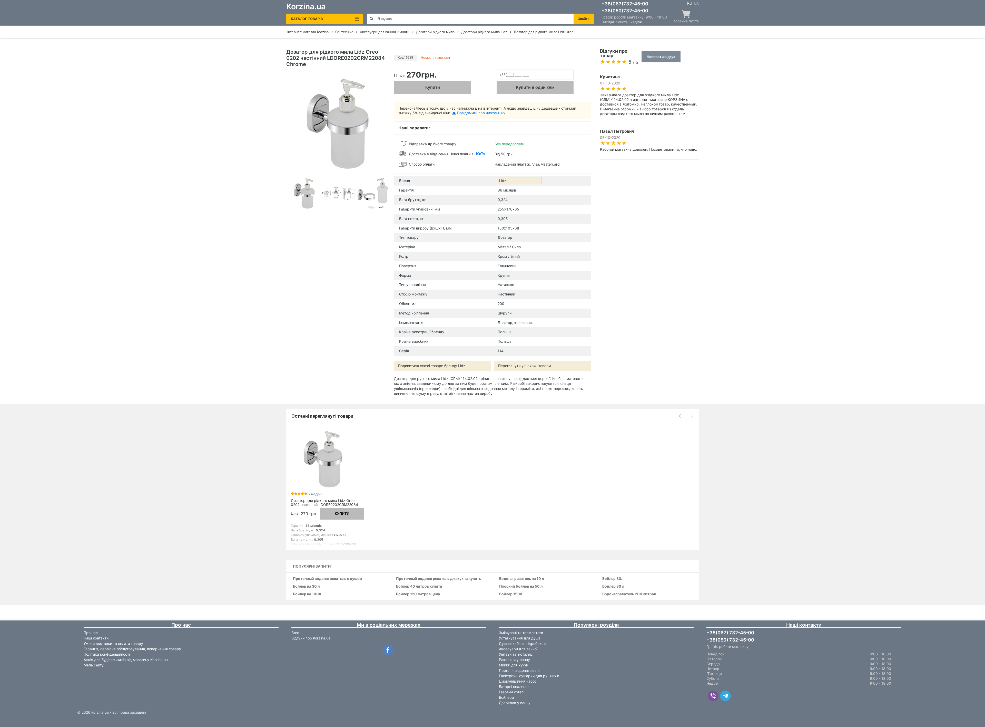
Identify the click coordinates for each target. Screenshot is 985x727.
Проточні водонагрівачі (519, 670)
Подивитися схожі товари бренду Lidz (431, 366)
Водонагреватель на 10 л (521, 579)
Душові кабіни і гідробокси (522, 643)
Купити (432, 87)
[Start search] (371, 19)
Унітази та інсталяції (516, 654)
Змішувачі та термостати (521, 632)
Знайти (583, 19)
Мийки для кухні (513, 665)
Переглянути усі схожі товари (524, 366)
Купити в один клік (535, 87)
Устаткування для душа (519, 638)
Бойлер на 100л (307, 594)
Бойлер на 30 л (306, 586)
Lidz (502, 180)
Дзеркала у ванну (514, 703)
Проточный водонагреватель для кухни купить (438, 579)
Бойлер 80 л (613, 586)
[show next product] (692, 416)
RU (689, 3)
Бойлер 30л (612, 579)
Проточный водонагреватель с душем (327, 579)
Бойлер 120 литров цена (418, 594)
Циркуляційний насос (518, 681)
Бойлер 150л (510, 594)
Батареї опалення (514, 686)
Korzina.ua (306, 6)
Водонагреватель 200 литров (629, 594)
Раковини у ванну (514, 659)
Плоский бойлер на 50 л (521, 586)
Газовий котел (511, 692)
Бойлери (506, 697)
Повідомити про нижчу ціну (481, 113)
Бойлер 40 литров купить (419, 586)
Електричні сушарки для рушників (529, 676)
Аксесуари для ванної (518, 649)
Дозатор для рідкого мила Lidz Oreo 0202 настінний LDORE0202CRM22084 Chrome (324, 504)
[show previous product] (679, 416)
